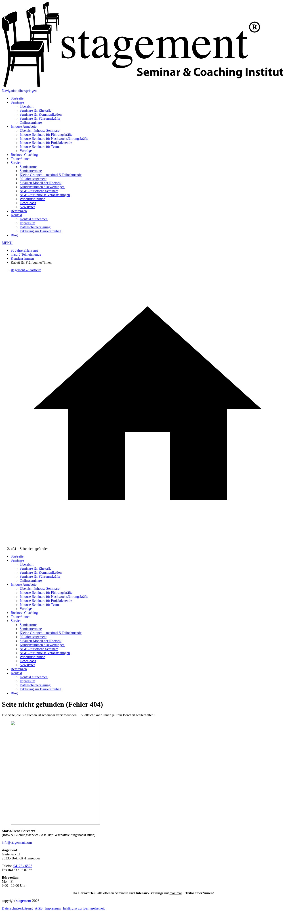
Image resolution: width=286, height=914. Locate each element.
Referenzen (19, 211)
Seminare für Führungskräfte (40, 118)
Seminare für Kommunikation (41, 114)
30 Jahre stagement (33, 179)
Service (16, 163)
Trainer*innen (20, 159)
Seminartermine (31, 171)
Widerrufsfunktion (32, 199)
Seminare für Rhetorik (35, 110)
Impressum (27, 223)
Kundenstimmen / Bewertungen (42, 187)
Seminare (17, 102)
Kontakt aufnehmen (34, 219)
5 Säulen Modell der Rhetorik (40, 183)
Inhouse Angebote (23, 126)
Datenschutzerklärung (35, 227)
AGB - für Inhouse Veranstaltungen (45, 195)
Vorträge (26, 151)
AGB (39, 908)
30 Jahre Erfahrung (24, 250)
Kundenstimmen (22, 258)
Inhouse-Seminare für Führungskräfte (46, 134)
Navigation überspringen (19, 91)
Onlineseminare (31, 122)
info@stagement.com (17, 842)
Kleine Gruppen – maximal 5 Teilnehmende (51, 175)
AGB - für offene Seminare (39, 191)
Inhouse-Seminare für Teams (40, 146)
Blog (14, 235)
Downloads (28, 203)
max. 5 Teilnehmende (26, 254)
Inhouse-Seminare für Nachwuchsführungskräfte (54, 138)
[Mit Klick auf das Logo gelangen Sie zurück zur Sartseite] (143, 87)
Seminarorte (28, 167)
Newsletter (27, 207)
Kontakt (16, 215)
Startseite (17, 98)
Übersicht (26, 106)
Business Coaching (24, 155)
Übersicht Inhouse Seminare (39, 130)
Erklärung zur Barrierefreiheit (40, 231)
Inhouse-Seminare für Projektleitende (46, 142)
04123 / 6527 (22, 866)
